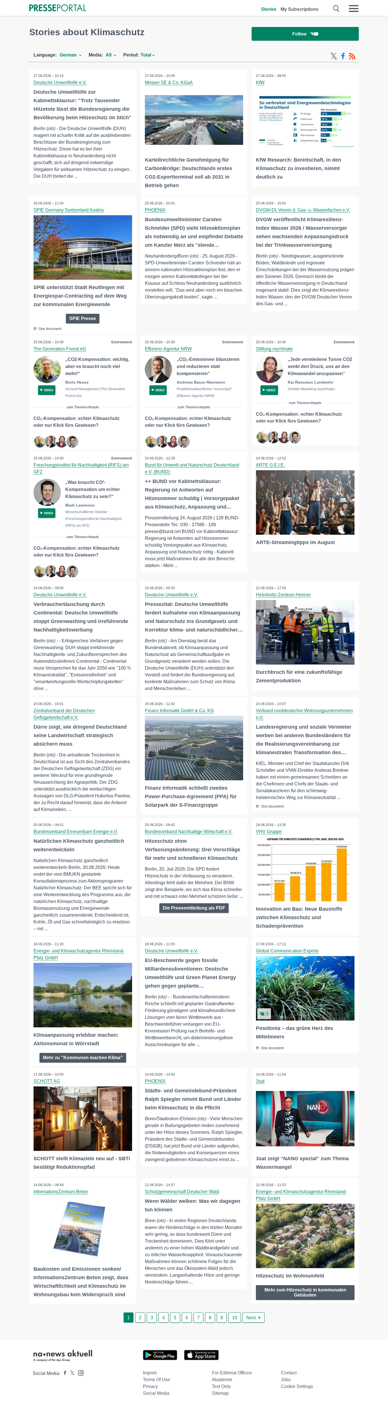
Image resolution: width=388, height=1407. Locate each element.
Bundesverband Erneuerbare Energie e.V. (76, 831)
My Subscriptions (299, 9)
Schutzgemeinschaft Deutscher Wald (182, 1191)
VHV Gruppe (269, 831)
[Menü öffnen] (354, 8)
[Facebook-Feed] (343, 56)
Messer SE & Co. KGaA (169, 82)
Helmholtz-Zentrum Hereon (283, 594)
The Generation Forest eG (60, 348)
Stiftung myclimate (274, 348)
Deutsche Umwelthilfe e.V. (60, 82)
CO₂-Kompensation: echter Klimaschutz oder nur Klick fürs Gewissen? (77, 422)
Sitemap (220, 1393)
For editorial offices (232, 1372)
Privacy (150, 1386)
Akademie (222, 1379)
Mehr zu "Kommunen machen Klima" (83, 1057)
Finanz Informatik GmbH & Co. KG (179, 710)
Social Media (156, 1393)
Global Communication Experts (287, 950)
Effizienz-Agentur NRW (168, 348)
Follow (299, 34)
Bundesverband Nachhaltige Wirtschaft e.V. (188, 831)
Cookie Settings (297, 1386)
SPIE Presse (82, 318)
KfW (260, 82)
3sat (260, 1081)
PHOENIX (155, 210)
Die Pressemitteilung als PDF (194, 908)
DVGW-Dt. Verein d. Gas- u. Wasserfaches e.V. (303, 210)
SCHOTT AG (47, 1081)
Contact (289, 1372)
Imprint (150, 1372)
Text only (221, 1386)
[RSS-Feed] (352, 56)
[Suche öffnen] (336, 8)
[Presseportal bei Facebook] (63, 1373)
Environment (121, 342)
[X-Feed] (333, 56)
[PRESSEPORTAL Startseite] (57, 8)
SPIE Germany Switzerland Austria (69, 210)
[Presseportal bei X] (70, 1373)
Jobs (286, 1379)
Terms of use (156, 1379)
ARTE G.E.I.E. (270, 465)
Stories (268, 9)
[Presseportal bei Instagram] (79, 1372)
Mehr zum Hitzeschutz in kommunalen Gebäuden (305, 1292)
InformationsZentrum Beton (61, 1191)
